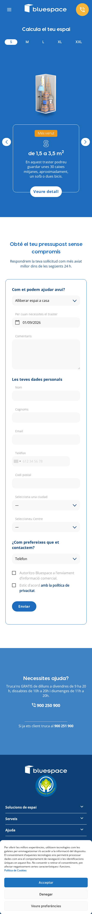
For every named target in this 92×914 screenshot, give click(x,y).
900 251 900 (63, 726)
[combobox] (17, 461)
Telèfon (20, 453)
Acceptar (46, 882)
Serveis (11, 818)
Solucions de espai (21, 807)
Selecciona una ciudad (31, 497)
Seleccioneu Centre (29, 519)
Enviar (24, 606)
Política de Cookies (15, 870)
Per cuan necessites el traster (36, 314)
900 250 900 (48, 705)
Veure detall (46, 191)
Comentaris (23, 336)
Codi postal (23, 475)
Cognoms (21, 409)
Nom (18, 387)
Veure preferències (46, 906)
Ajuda (10, 830)
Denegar (46, 894)
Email (19, 431)
